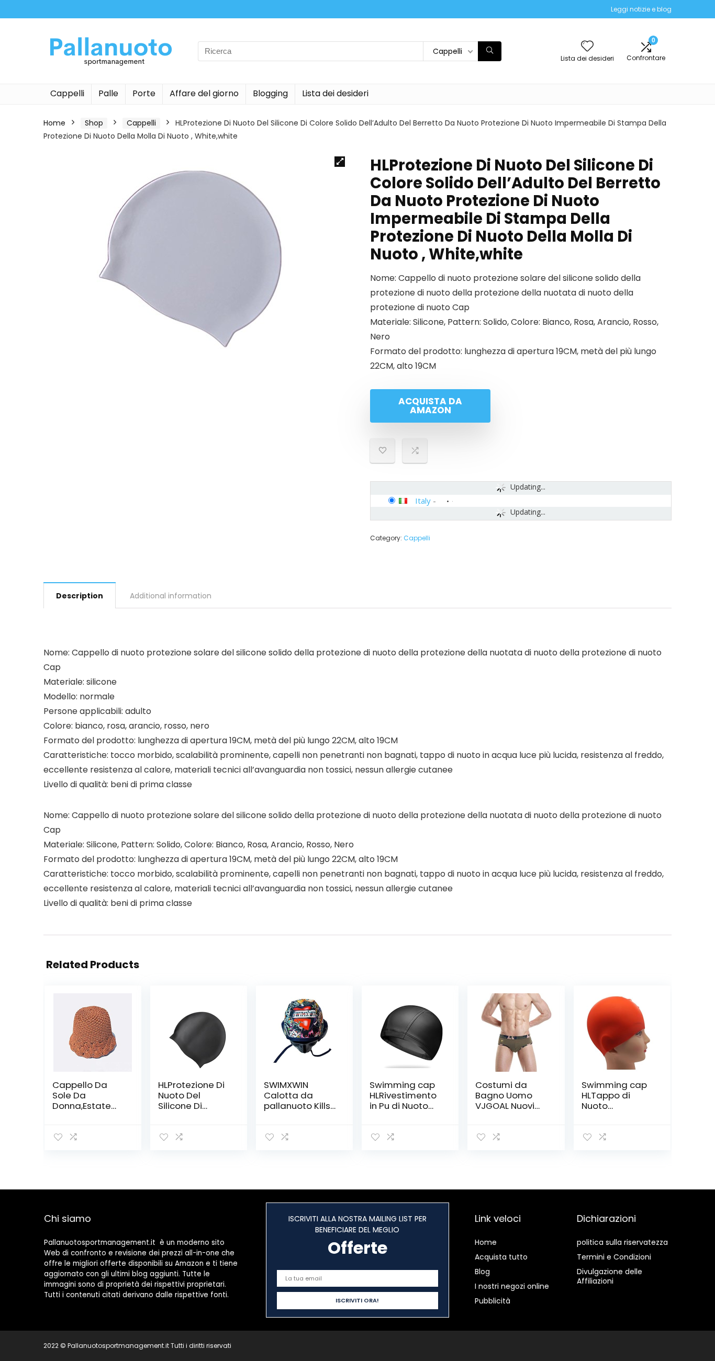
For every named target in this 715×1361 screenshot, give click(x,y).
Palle (108, 93)
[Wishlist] (587, 46)
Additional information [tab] (170, 596)
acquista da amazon (430, 405)
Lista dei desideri (335, 93)
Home (54, 123)
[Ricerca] (489, 51)
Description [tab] (79, 596)
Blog (482, 1271)
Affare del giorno (204, 93)
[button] (339, 161)
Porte (143, 93)
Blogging (270, 93)
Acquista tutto (501, 1257)
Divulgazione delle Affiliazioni (609, 1276)
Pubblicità (492, 1301)
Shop (94, 123)
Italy (423, 500)
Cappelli (67, 93)
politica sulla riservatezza (622, 1242)
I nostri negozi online (512, 1286)
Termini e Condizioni (614, 1257)
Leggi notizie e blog (641, 9)
